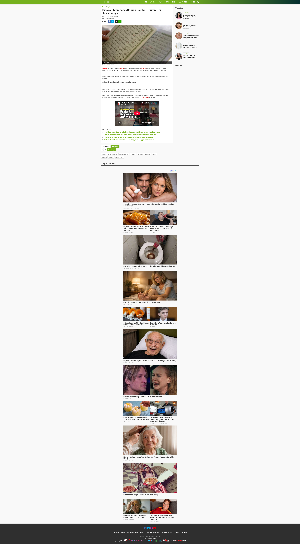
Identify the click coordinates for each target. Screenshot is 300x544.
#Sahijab (111, 157)
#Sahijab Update (119, 157)
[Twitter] (148, 528)
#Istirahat (133, 154)
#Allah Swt (147, 154)
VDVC (155, 538)
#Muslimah (104, 157)
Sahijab (104, 68)
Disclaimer (177, 532)
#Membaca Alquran (112, 154)
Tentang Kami (125, 532)
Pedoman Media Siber (153, 532)
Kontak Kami (134, 532)
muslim (121, 68)
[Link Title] (106, 2)
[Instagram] (151, 528)
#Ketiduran (140, 154)
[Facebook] (145, 528)
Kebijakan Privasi (167, 532)
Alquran (143, 68)
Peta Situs (116, 532)
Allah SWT (146, 97)
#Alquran (104, 154)
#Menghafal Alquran (124, 154)
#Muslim (154, 154)
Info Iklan (142, 532)
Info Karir (184, 532)
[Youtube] (154, 528)
